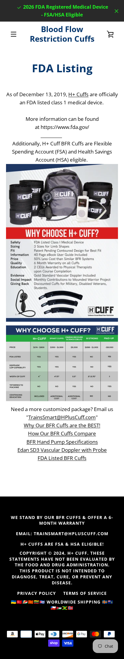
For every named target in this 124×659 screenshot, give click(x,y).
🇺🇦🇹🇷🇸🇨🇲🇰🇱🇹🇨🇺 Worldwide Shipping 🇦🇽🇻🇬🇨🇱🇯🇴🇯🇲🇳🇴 (62, 605)
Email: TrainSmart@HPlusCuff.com (62, 533)
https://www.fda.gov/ (65, 127)
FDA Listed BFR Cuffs (62, 458)
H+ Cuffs (78, 94)
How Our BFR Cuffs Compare (62, 433)
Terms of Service (85, 593)
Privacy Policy (36, 593)
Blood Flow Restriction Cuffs (62, 34)
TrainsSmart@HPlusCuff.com (62, 417)
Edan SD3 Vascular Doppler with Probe (62, 449)
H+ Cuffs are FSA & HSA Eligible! (62, 544)
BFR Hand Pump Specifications (62, 441)
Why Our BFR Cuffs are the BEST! (62, 425)
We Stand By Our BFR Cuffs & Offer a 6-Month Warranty (62, 520)
